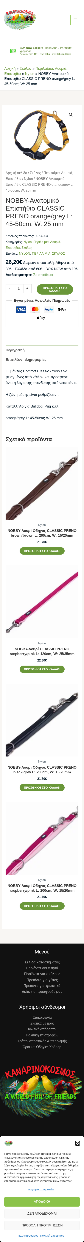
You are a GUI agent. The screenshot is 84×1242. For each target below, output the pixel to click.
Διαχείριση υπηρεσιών (41, 1189)
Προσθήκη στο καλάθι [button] (42, 551)
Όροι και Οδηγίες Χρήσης (42, 1047)
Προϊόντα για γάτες (42, 980)
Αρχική (10, 69)
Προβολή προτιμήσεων (42, 1225)
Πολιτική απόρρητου (52, 1235)
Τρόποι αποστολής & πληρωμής (42, 1041)
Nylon (29, 74)
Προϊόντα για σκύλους (42, 974)
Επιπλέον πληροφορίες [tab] (26, 360)
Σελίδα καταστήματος (42, 962)
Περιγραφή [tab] (15, 350)
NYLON (24, 253)
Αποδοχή (42, 1201)
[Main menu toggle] (75, 20)
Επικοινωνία (42, 1017)
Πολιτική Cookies (28, 1235)
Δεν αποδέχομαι (42, 1213)
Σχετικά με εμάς (42, 1023)
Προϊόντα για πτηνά (42, 968)
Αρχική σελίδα (16, 173)
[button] (77, 1143)
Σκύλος (25, 69)
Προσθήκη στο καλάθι (55, 289)
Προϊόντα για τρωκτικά (42, 986)
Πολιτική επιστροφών (42, 1035)
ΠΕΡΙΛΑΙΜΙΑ (41, 253)
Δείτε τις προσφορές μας (42, 992)
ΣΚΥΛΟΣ (58, 253)
